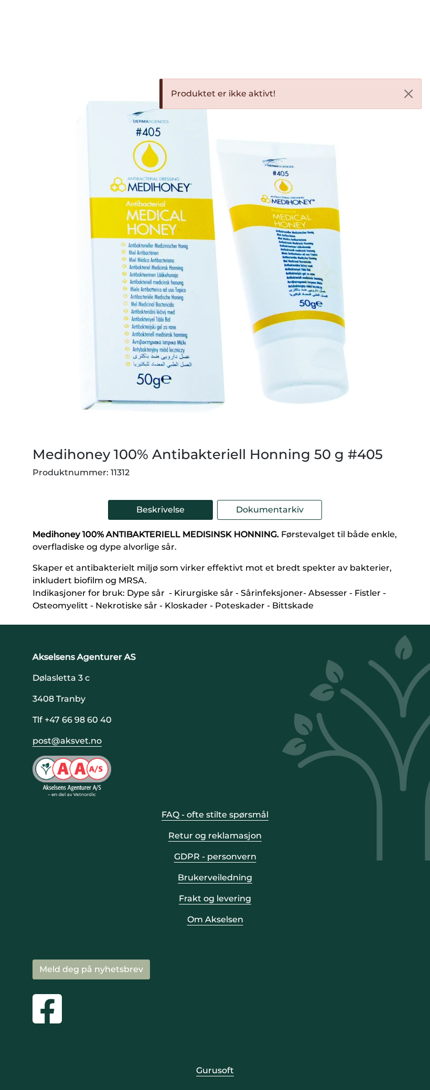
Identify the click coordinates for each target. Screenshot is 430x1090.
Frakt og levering (215, 898)
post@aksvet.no (67, 741)
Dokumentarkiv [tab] (270, 510)
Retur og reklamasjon (215, 836)
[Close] (408, 93)
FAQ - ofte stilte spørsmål (215, 815)
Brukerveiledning (215, 877)
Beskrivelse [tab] (160, 510)
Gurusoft (215, 1070)
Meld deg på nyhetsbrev (91, 969)
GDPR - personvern (215, 857)
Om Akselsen (215, 919)
